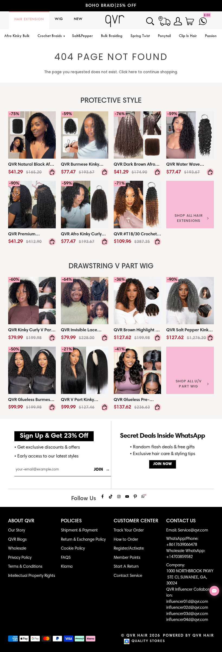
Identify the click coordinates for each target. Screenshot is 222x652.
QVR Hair (137, 636)
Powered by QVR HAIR (188, 636)
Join (102, 470)
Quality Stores (148, 641)
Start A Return (126, 567)
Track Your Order (129, 531)
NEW (78, 19)
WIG (59, 19)
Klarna (67, 567)
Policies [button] (71, 521)
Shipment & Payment (79, 531)
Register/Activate (129, 549)
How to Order (126, 540)
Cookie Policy (73, 549)
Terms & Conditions (25, 567)
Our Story (16, 531)
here (133, 72)
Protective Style (111, 101)
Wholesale (17, 549)
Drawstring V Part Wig (111, 266)
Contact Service (128, 576)
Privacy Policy (19, 558)
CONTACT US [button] (181, 521)
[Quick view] (52, 172)
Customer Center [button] (136, 521)
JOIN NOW (162, 464)
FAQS (66, 558)
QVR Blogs (17, 540)
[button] (51, 36)
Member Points (127, 558)
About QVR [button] (21, 521)
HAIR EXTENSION (29, 19)
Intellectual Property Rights (31, 576)
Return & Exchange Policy (83, 540)
